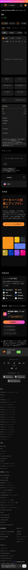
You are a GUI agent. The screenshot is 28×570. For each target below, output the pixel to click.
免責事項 (19, 531)
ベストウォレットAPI (11, 333)
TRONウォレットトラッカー (7, 429)
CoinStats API (3, 458)
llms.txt (2, 512)
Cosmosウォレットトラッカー (7, 419)
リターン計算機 (4, 477)
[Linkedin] (24, 364)
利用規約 (19, 534)
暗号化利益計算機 (4, 475)
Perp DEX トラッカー (5, 437)
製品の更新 (3, 446)
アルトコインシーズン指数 (6, 500)
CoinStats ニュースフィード (7, 466)
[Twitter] (4, 364)
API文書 (2, 461)
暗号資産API (13, 322)
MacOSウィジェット (5, 534)
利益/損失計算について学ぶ (7, 555)
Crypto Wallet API (4, 515)
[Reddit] (19, 364)
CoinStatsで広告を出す (6, 456)
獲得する (2, 394)
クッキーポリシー (21, 539)
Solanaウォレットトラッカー (7, 417)
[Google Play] (19, 376)
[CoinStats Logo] (9, 5)
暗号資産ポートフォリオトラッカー (9, 392)
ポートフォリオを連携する (13, 224)
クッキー (8, 565)
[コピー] (24, 100)
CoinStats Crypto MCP (6, 510)
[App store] (8, 376)
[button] (24, 100)
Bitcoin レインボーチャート (7, 485)
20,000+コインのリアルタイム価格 (9, 502)
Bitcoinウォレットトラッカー (7, 432)
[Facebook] (16, 368)
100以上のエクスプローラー (7, 505)
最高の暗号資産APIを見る (17, 316)
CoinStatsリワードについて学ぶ (8, 560)
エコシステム (3, 439)
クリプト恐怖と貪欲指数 (6, 490)
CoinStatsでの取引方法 (6, 558)
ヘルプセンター (4, 548)
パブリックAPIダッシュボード (7, 463)
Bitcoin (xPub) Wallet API (6, 524)
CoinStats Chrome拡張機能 (7, 531)
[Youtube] (12, 368)
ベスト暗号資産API (10, 329)
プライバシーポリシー (22, 536)
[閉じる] (26, 1)
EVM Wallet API (4, 520)
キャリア (2, 453)
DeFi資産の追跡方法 (5, 553)
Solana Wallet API (4, 517)
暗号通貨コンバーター (5, 482)
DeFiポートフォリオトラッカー (8, 407)
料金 (1, 448)
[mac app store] (14, 381)
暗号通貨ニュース (4, 399)
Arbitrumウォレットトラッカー (7, 414)
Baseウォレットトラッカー (7, 424)
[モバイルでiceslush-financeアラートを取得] (17, 23)
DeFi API (2, 522)
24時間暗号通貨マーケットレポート (9, 495)
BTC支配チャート (4, 497)
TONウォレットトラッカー (7, 427)
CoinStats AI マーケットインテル (8, 402)
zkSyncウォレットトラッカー (7, 412)
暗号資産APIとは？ (10, 326)
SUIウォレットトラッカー (6, 434)
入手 (19, 351)
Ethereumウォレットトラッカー (8, 422)
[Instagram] (8, 364)
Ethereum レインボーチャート (7, 487)
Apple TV (2, 539)
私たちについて (4, 468)
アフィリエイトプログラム (6, 404)
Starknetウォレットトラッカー (8, 409)
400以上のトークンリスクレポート (9, 507)
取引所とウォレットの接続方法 (8, 550)
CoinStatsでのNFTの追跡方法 (7, 563)
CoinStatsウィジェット (6, 492)
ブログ (2, 397)
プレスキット (3, 451)
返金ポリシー (20, 541)
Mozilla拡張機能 (4, 536)
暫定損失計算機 (4, 480)
